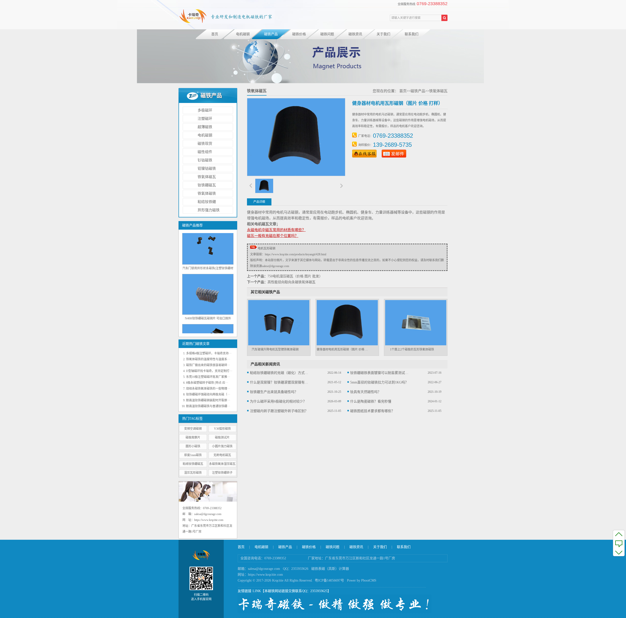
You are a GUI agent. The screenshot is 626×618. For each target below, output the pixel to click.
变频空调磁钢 (193, 428)
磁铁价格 (299, 34)
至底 (618, 552)
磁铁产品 (271, 34)
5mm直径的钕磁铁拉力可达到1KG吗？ (379, 382)
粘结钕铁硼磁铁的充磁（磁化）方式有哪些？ (279, 373)
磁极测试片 (222, 437)
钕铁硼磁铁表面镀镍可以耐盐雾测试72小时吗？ (379, 373)
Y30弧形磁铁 (222, 428)
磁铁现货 (205, 144)
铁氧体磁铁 (207, 193)
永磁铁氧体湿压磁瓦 (222, 464)
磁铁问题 (327, 34)
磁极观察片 (193, 437)
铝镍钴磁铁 (207, 168)
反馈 (618, 543)
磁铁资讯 (355, 34)
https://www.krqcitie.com (265, 574)
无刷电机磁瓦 (222, 455)
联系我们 (411, 34)
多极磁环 (205, 110)
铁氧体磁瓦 (207, 177)
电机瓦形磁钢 (266, 248)
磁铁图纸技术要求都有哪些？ (372, 411)
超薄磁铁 (205, 127)
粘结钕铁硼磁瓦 (193, 464)
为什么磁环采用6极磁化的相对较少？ (278, 401)
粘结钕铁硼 (207, 202)
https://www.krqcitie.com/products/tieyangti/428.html (295, 254)
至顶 (618, 534)
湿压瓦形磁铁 (193, 472)
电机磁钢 (243, 34)
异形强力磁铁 (209, 210)
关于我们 (383, 34)
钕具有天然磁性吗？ (365, 392)
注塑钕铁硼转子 (222, 472)
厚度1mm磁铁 (193, 455)
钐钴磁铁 (205, 160)
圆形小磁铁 (193, 446)
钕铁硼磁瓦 (207, 185)
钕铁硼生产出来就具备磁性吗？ (274, 392)
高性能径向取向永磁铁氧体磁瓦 (291, 282)
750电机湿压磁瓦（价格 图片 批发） (295, 276)
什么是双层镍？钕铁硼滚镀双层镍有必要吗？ (279, 382)
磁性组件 (205, 152)
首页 (214, 34)
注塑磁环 (205, 119)
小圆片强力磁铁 (222, 446)
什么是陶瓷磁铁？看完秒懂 (370, 401)
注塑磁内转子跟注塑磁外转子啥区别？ (279, 411)
